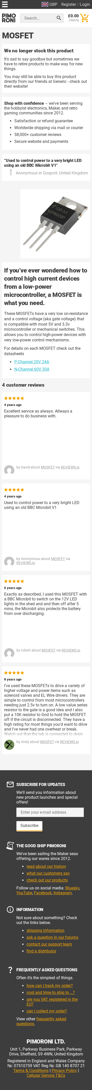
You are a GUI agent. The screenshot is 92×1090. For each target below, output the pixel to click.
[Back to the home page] (9, 17)
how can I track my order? (50, 985)
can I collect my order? (47, 1011)
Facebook (43, 892)
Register (68, 4)
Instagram (62, 892)
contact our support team (49, 944)
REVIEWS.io (70, 467)
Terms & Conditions (31, 1070)
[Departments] (5, 3)
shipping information (45, 930)
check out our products (47, 880)
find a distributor (41, 951)
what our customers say (48, 873)
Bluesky (72, 888)
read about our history (46, 866)
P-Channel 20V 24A (31, 361)
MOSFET (48, 467)
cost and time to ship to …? (51, 992)
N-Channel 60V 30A (31, 369)
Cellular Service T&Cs (46, 1075)
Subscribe (29, 825)
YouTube (24, 892)
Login (85, 4)
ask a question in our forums (52, 937)
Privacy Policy (64, 1070)
